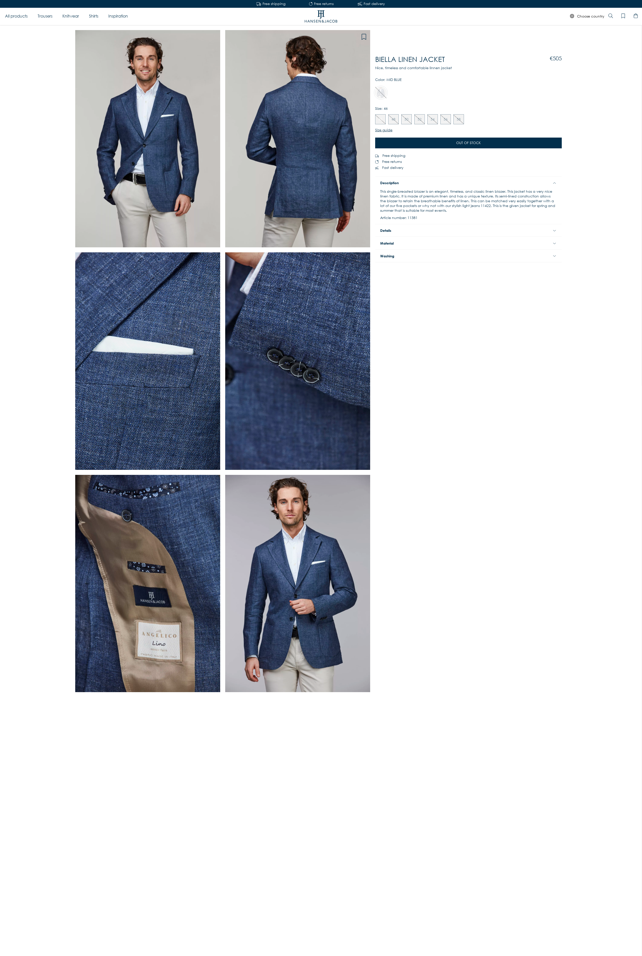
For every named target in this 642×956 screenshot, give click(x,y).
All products (16, 16)
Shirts (93, 16)
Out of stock (468, 142)
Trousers (45, 16)
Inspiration (118, 16)
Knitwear (70, 16)
